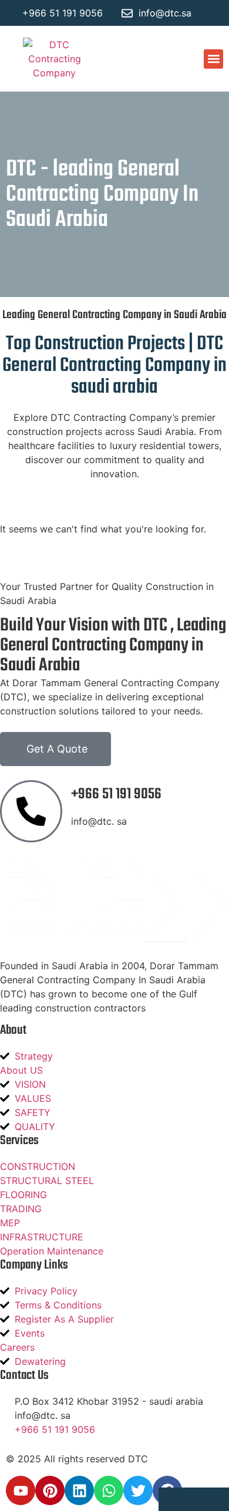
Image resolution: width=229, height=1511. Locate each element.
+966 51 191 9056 (116, 794)
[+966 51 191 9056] (31, 811)
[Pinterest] (50, 1490)
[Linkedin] (79, 1490)
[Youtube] (20, 1490)
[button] (213, 59)
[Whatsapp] (108, 1490)
